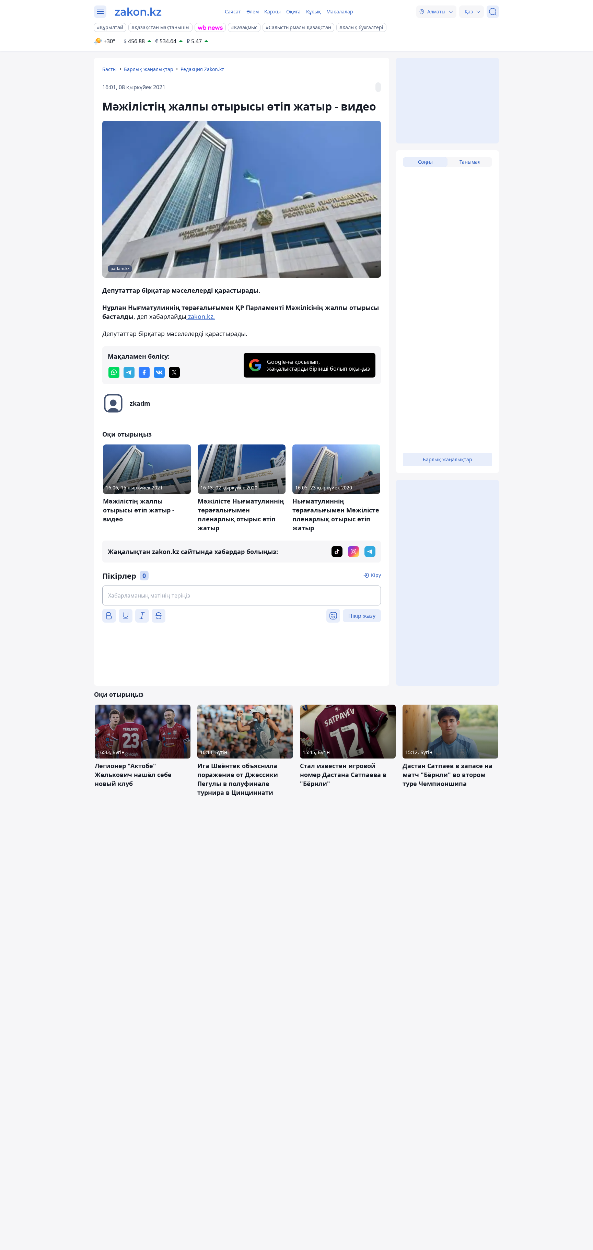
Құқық (313, 11)
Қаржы (272, 11)
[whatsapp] (114, 372)
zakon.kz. (200, 316)
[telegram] (129, 372)
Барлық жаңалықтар (148, 69)
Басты (109, 69)
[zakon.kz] (138, 12)
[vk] (159, 372)
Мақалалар (339, 11)
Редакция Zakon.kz (202, 69)
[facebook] (144, 372)
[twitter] (174, 372)
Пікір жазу (361, 616)
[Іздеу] (493, 11)
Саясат (233, 11)
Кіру (376, 575)
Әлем (252, 11)
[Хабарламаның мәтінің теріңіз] (241, 595)
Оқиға (293, 11)
